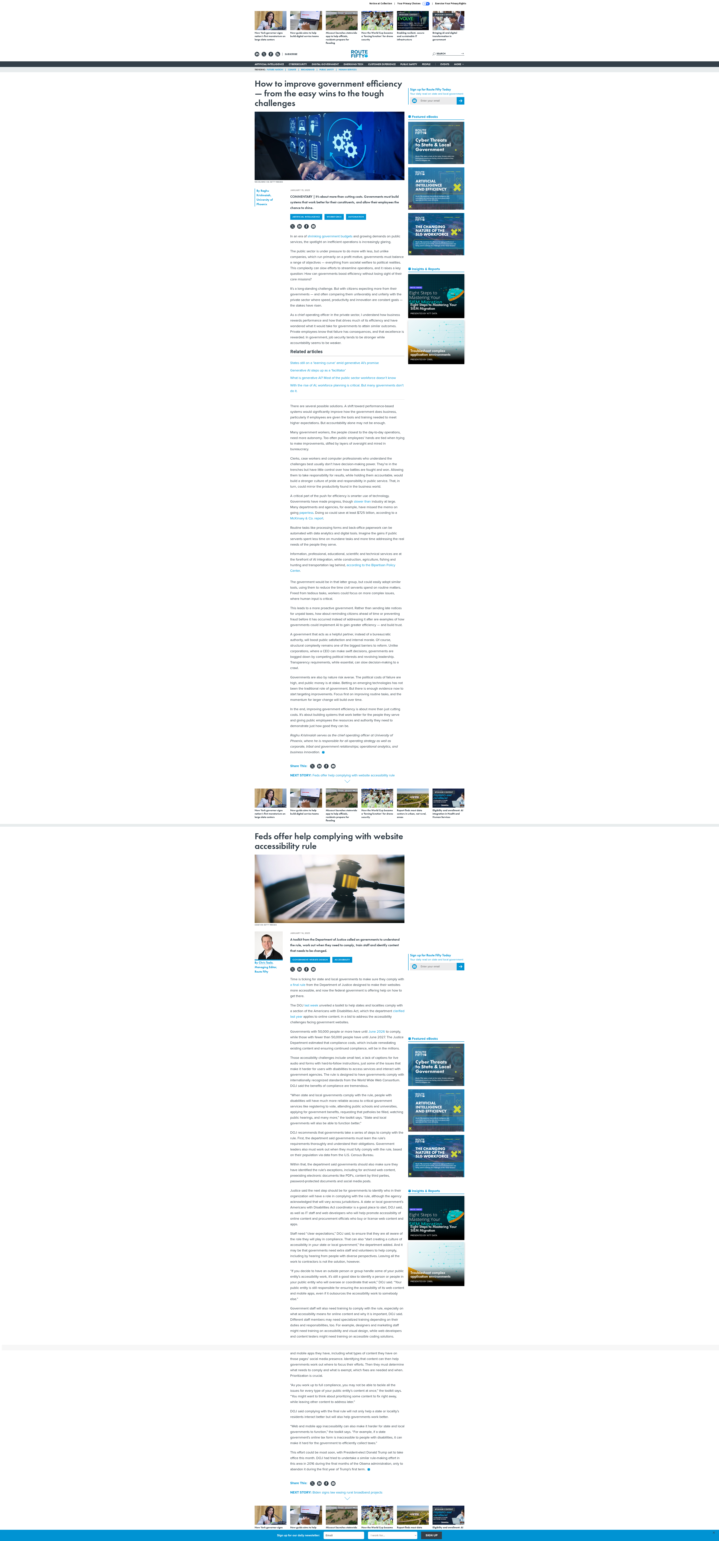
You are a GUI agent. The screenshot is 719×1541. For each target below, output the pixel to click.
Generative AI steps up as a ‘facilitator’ (318, 370)
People (426, 64)
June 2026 (376, 1031)
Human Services (348, 69)
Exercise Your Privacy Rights (450, 3)
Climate (292, 69)
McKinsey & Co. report (306, 518)
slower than (362, 501)
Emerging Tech (353, 64)
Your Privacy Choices (409, 3)
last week (311, 1005)
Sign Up (432, 1535)
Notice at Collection (380, 3)
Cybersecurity (298, 64)
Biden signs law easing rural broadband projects (347, 1492)
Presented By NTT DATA (423, 313)
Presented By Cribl (421, 359)
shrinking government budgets (330, 236)
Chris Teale (266, 963)
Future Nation (275, 69)
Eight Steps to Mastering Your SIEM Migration (433, 306)
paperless (305, 512)
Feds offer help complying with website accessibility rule (354, 775)
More (458, 64)
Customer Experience (382, 64)
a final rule (297, 984)
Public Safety (408, 64)
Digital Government (325, 64)
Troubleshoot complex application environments (430, 352)
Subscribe (291, 54)
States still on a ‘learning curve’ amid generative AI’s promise (334, 362)
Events (444, 64)
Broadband (308, 69)
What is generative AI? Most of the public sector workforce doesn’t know (343, 377)
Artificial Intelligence (269, 64)
